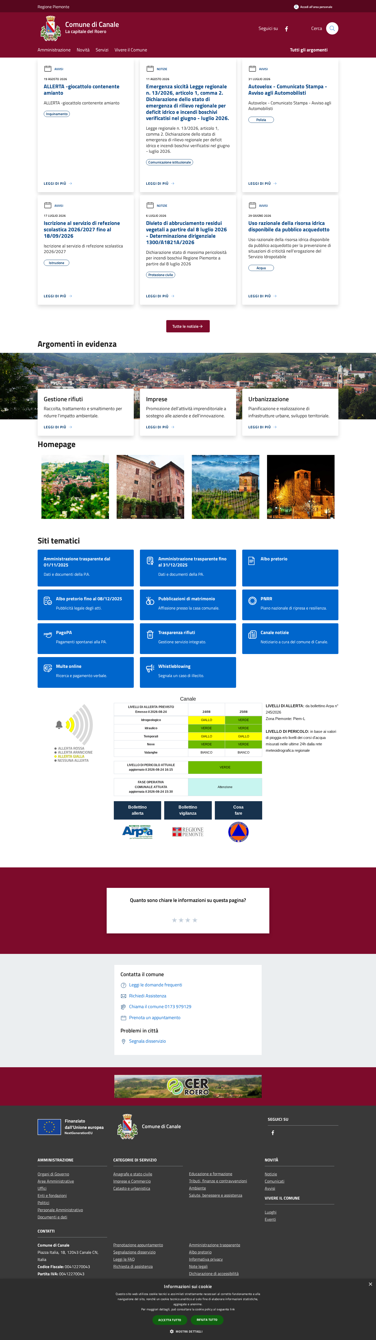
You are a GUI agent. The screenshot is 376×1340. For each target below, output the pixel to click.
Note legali (198, 1266)
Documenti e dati (52, 1217)
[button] (188, 1331)
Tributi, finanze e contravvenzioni (218, 1181)
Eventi (270, 1219)
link (232, 1309)
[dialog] (188, 1309)
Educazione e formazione (210, 1174)
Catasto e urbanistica (131, 1188)
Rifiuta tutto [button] (207, 1319)
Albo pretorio (200, 1252)
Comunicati (274, 1181)
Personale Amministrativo (60, 1210)
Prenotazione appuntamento (138, 1245)
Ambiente (197, 1188)
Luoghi (271, 1212)
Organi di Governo (53, 1174)
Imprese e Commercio (132, 1181)
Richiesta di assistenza (133, 1266)
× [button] (370, 1284)
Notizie (162, 69)
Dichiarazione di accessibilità (214, 1273)
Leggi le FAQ (124, 1259)
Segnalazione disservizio (134, 1252)
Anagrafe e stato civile (132, 1174)
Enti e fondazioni (52, 1195)
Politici (43, 1203)
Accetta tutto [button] (169, 1319)
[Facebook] (284, 28)
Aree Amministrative (56, 1181)
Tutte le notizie (185, 326)
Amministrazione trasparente (214, 1245)
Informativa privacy (206, 1259)
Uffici (42, 1188)
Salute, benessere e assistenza (215, 1195)
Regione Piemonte (53, 7)
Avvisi (58, 69)
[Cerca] (332, 28)
